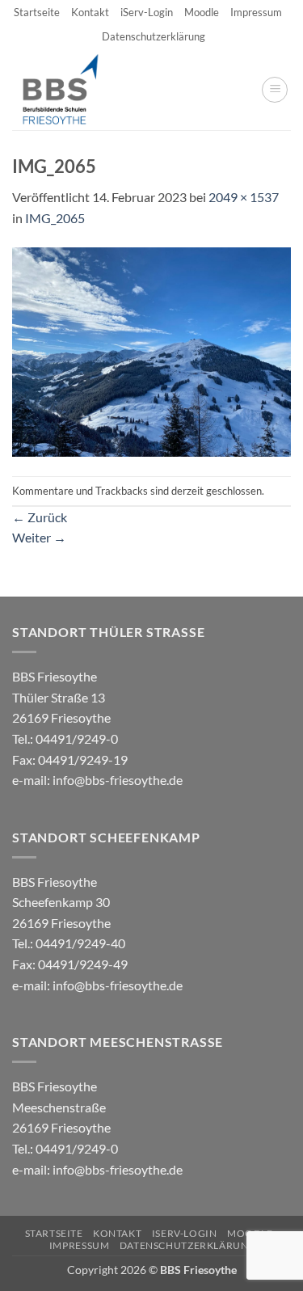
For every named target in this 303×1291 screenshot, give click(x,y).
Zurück (39, 517)
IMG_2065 (55, 218)
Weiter (39, 537)
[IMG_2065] (151, 350)
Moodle (201, 12)
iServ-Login (146, 12)
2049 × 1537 (243, 197)
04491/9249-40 (80, 943)
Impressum (256, 12)
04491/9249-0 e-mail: (70, 759)
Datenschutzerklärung (153, 36)
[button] (275, 90)
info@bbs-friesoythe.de (118, 779)
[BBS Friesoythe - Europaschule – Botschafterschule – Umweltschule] (74, 89)
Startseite (37, 12)
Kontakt (90, 12)
